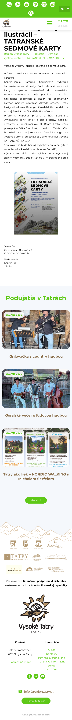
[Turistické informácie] (44, 4)
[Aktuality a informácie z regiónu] (35, 4)
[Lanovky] (26, 4)
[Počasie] (9, 4)
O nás (51, 649)
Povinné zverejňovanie (52, 657)
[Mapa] (52, 4)
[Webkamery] (17, 4)
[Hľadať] (31, 13)
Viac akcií (36, 500)
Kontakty (51, 653)
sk (62, 9)
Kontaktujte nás (36, 700)
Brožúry (52, 669)
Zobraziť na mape (20, 662)
